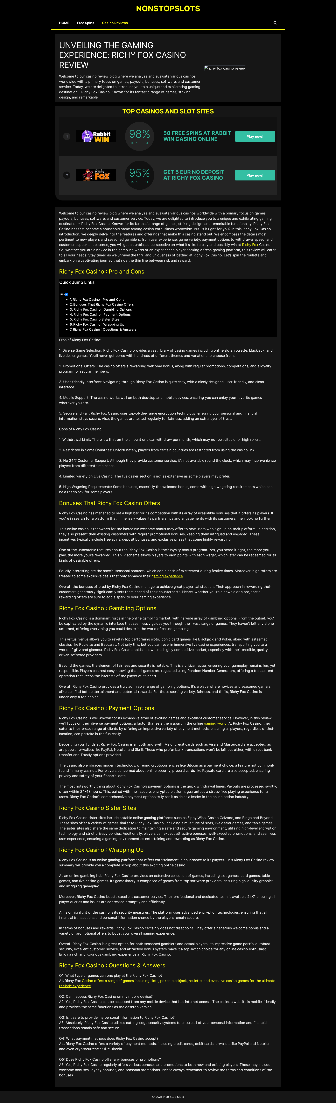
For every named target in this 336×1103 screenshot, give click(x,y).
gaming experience (167, 576)
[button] (275, 23)
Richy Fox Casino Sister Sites (96, 319)
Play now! (255, 136)
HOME (64, 23)
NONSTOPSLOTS (168, 8)
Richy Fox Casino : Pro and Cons (98, 299)
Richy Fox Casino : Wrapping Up (98, 324)
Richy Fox (250, 245)
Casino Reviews (115, 23)
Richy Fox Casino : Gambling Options (103, 309)
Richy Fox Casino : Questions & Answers (104, 329)
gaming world (215, 723)
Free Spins (85, 23)
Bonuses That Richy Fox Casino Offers (103, 304)
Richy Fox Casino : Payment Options (102, 314)
